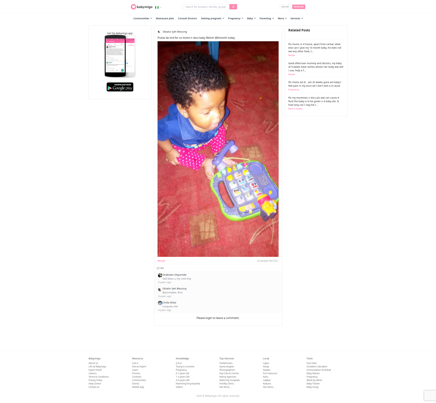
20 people (262, 260)
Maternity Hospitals (229, 380)
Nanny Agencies (227, 376)
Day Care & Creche (229, 373)
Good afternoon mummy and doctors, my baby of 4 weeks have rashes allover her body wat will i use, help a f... (315, 69)
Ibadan (266, 369)
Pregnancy (234, 18)
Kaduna (267, 383)
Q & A (135, 363)
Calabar (267, 380)
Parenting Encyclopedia (188, 383)
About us (93, 363)
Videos (179, 387)
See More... (225, 387)
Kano (265, 376)
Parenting (265, 18)
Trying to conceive (185, 366)
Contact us (94, 387)
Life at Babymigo (97, 366)
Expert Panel (95, 369)
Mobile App (138, 387)
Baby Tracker (313, 383)
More (281, 18)
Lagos (266, 363)
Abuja (266, 366)
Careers (93, 373)
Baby (250, 18)
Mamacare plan (165, 18)
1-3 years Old (182, 376)
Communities (141, 18)
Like (161, 268)
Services (295, 18)
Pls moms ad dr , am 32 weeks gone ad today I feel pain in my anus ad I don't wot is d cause (314, 85)
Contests (136, 376)
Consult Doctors (187, 18)
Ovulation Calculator (317, 366)
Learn (135, 369)
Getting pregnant (211, 18)
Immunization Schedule (319, 369)
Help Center (95, 383)
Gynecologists (226, 366)
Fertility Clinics (226, 383)
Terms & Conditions (99, 376)
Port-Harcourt (270, 373)
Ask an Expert (139, 366)
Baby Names (313, 373)
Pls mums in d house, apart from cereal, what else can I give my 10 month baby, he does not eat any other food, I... (314, 49)
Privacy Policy (95, 380)
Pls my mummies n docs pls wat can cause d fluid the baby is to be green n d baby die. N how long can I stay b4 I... (313, 103)
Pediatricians (225, 363)
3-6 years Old (182, 380)
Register (299, 6)
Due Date (312, 363)
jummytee (170, 292)
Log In (285, 6)
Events (135, 383)
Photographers (227, 369)
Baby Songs (313, 387)
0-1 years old (182, 373)
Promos (136, 373)
